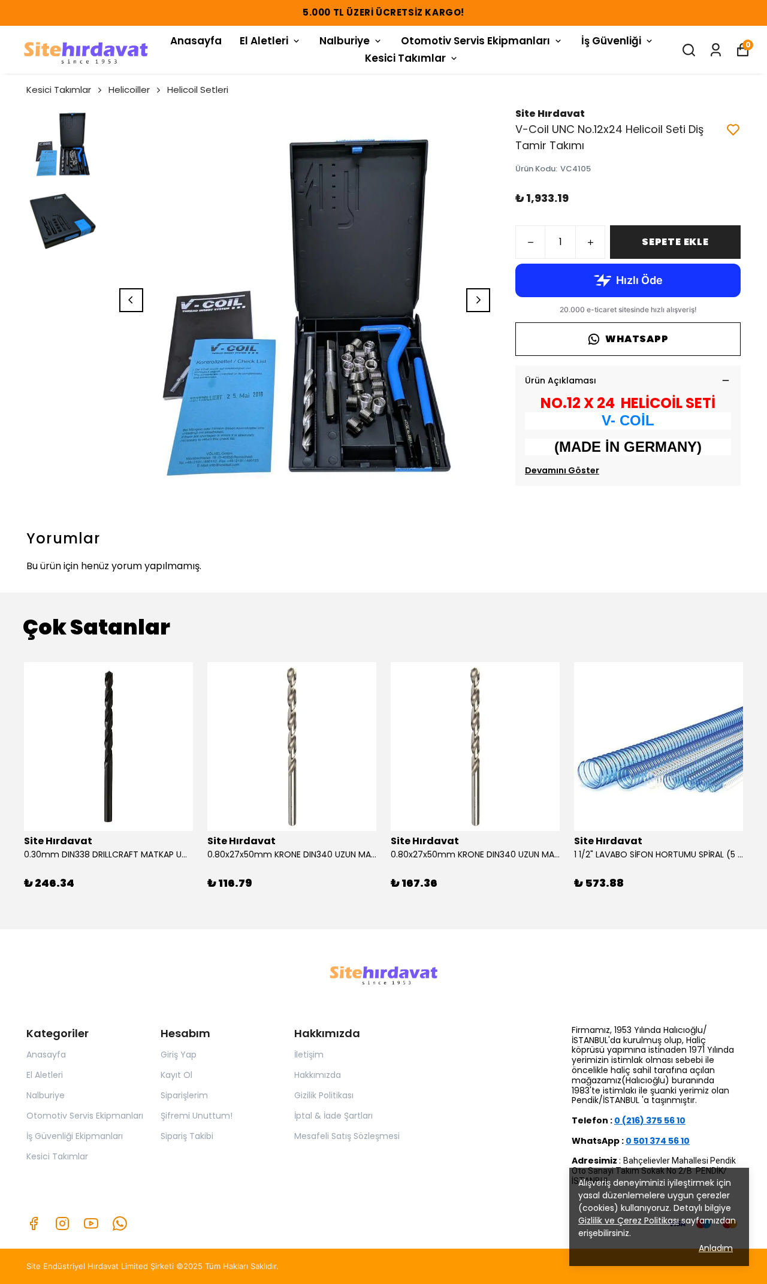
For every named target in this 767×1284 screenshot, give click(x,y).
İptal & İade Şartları (333, 1116)
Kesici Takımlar (405, 58)
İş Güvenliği (611, 41)
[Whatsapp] (120, 1223)
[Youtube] (91, 1223)
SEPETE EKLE (675, 242)
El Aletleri (264, 41)
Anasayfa (196, 41)
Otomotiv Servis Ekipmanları (475, 41)
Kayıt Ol (176, 1075)
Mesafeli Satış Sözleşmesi (347, 1136)
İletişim (309, 1055)
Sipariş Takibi (187, 1136)
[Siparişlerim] (715, 50)
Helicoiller (129, 89)
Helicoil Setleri (197, 89)
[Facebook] (33, 1223)
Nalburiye (344, 41)
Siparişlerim (184, 1095)
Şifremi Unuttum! (196, 1116)
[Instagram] (62, 1223)
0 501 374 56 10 (658, 1141)
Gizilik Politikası (324, 1095)
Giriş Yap (179, 1055)
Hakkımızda (317, 1075)
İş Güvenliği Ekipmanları (74, 1136)
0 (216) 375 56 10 (650, 1120)
